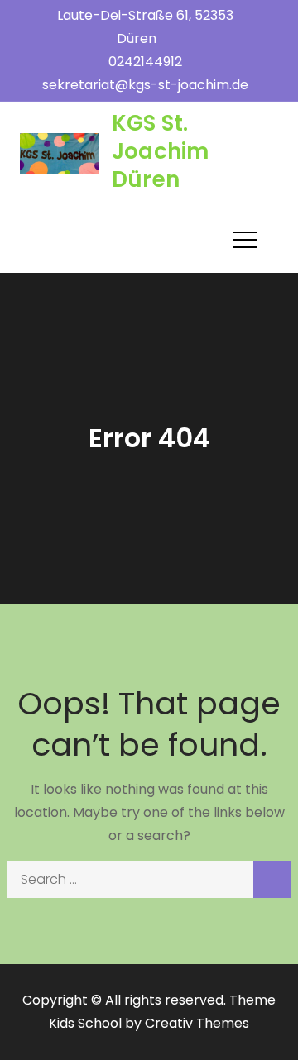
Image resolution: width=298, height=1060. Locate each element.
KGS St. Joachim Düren (160, 151)
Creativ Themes (197, 1023)
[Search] (272, 879)
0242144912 (145, 61)
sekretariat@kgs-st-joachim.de (145, 84)
